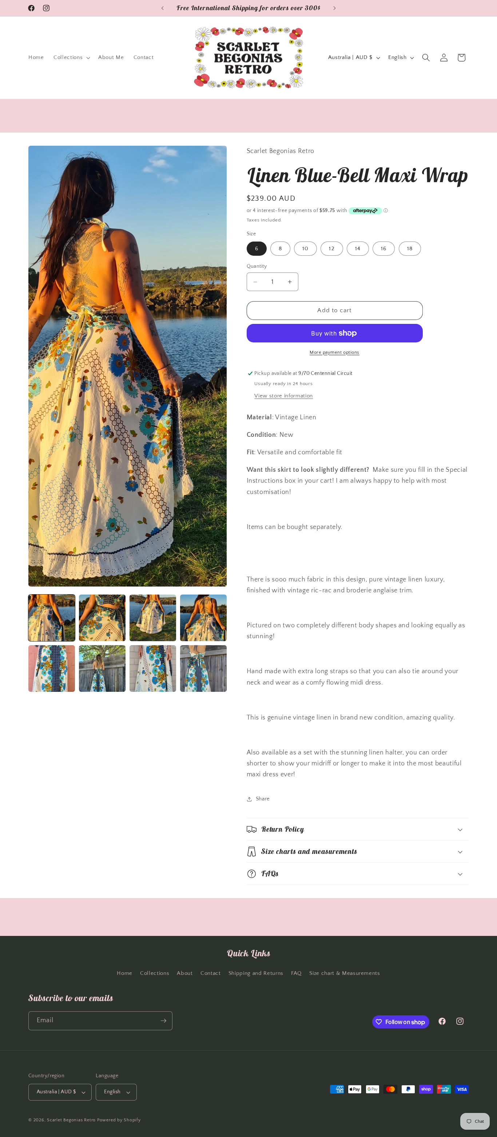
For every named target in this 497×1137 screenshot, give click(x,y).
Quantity (257, 266)
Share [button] (263, 799)
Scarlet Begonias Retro (71, 1120)
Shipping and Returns (255, 973)
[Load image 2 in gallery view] (102, 618)
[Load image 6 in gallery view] (102, 668)
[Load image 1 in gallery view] (51, 618)
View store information (283, 396)
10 (305, 249)
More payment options (334, 352)
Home (124, 973)
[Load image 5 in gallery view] (51, 668)
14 (358, 249)
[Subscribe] (163, 1020)
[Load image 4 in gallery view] (203, 618)
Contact (210, 973)
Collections (154, 973)
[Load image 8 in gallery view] (203, 668)
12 (331, 249)
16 (383, 249)
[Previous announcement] (163, 8)
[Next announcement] (335, 8)
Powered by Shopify (119, 1120)
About (184, 973)
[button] (71, 57)
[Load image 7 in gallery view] (153, 668)
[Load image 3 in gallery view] (153, 618)
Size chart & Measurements (344, 973)
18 (410, 249)
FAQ (296, 973)
